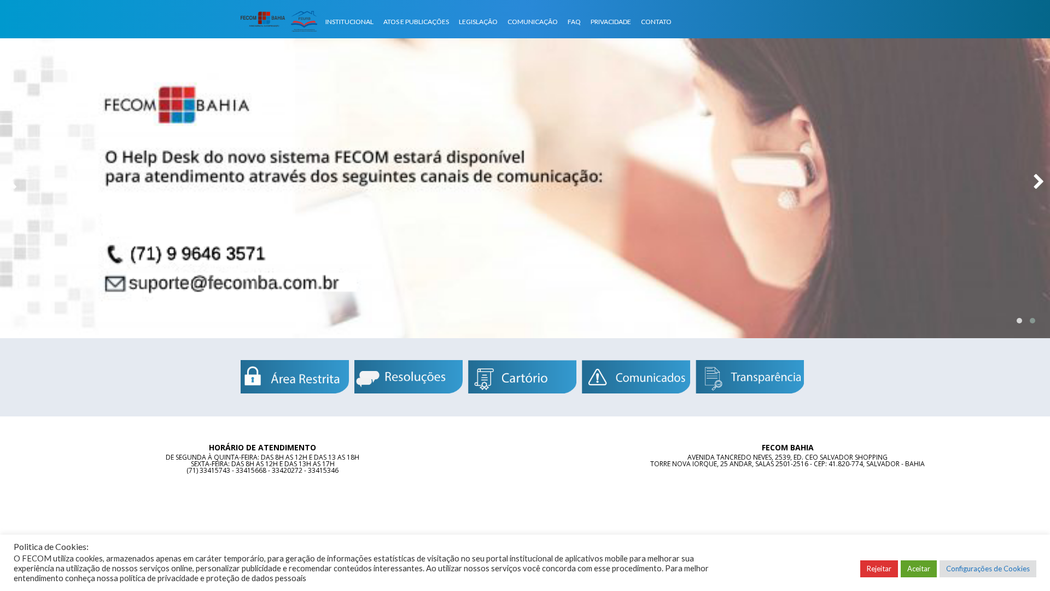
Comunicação (533, 22)
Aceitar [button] (918, 568)
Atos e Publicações (416, 22)
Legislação (478, 22)
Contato (656, 22)
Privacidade (611, 22)
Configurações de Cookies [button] (988, 568)
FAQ (574, 22)
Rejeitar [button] (879, 568)
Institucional (349, 22)
